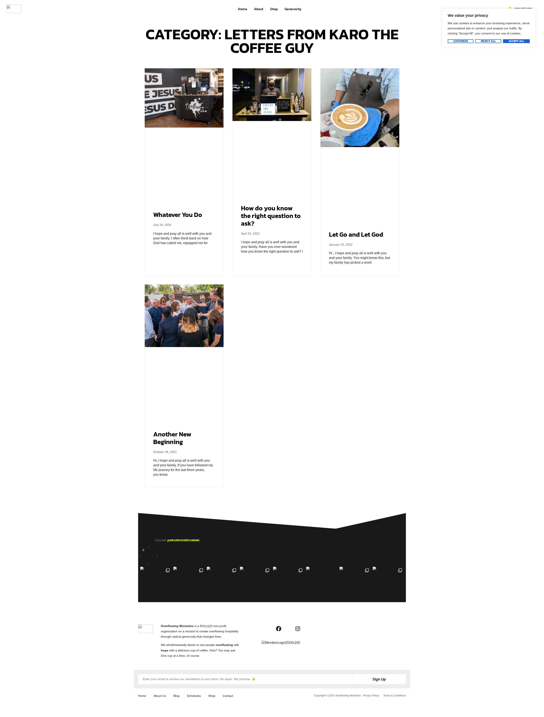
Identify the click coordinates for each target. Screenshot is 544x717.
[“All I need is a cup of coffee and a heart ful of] (321, 582)
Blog (176, 695)
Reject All (488, 41)
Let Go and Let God (356, 234)
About (258, 8)
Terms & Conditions (394, 695)
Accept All (516, 41)
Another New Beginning (172, 438)
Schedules (194, 695)
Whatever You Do (177, 214)
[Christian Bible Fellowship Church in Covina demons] (222, 582)
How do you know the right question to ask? (271, 215)
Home (242, 8)
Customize (460, 41)
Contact (228, 695)
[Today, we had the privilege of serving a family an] (388, 582)
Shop (274, 8)
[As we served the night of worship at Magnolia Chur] (288, 582)
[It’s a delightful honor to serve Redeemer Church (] (355, 582)
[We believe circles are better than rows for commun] (155, 582)
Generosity (293, 8)
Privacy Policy (371, 695)
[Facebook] (278, 628)
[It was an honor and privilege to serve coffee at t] (188, 582)
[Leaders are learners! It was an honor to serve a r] (255, 582)
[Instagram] (297, 628)
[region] (489, 28)
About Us (160, 695)
